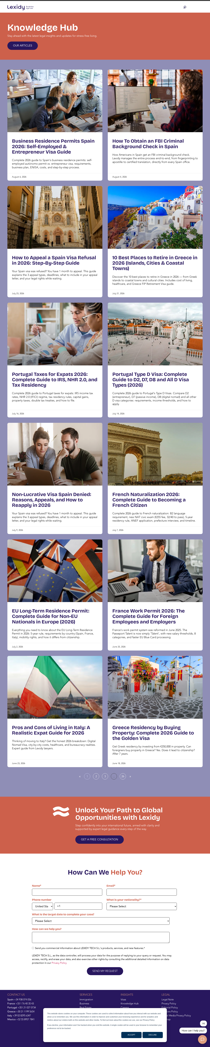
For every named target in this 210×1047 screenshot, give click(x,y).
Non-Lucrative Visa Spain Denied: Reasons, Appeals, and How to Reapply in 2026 (51, 499)
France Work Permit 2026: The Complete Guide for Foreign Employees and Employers (148, 616)
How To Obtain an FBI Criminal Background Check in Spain (148, 143)
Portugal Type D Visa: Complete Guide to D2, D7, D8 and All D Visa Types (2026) (150, 379)
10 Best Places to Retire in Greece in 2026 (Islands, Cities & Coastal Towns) (154, 263)
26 (123, 776)
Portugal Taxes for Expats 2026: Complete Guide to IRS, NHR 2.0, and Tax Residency (54, 379)
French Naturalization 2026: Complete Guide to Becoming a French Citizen (149, 499)
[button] (186, 7)
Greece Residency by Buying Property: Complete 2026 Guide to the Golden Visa (153, 733)
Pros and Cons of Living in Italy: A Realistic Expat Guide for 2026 (51, 730)
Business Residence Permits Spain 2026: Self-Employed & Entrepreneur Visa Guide (53, 146)
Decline (153, 1035)
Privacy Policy (59, 963)
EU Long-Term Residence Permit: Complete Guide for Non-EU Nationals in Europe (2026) (50, 616)
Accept (131, 1035)
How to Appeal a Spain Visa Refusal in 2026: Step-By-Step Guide (54, 260)
